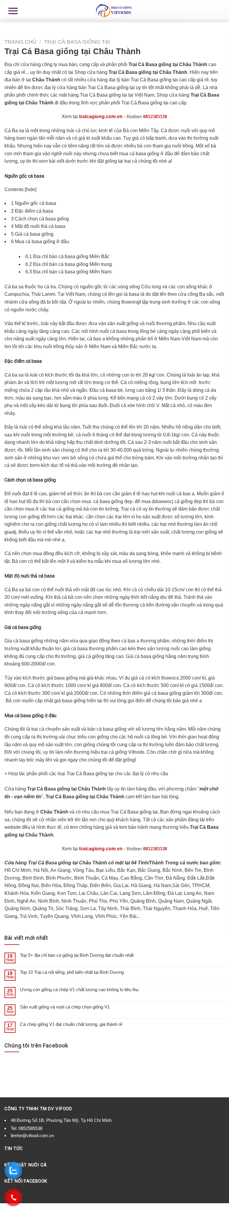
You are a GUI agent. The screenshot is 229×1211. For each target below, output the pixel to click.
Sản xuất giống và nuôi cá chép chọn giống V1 (65, 1006)
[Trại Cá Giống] (114, 10)
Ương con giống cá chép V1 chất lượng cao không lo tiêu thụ (79, 989)
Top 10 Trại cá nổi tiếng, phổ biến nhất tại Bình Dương (72, 972)
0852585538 (155, 116)
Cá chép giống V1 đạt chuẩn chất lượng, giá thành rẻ (71, 1024)
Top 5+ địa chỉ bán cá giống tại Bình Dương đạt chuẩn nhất (77, 955)
